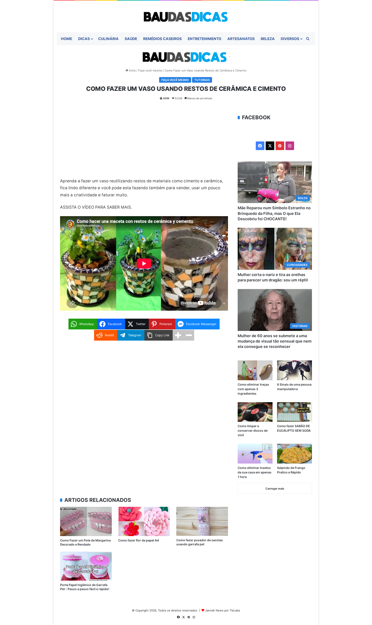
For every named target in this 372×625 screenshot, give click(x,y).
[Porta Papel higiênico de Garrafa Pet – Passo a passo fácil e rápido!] (86, 566)
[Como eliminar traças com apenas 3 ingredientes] (255, 370)
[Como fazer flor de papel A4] (144, 521)
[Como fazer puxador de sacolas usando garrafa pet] (202, 521)
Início (132, 70)
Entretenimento (204, 39)
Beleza (268, 39)
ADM (166, 98)
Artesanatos (241, 39)
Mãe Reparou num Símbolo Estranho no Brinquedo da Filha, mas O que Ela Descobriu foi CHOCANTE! (274, 213)
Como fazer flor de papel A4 (138, 540)
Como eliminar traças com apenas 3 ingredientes (253, 389)
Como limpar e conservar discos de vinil (253, 430)
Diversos (290, 39)
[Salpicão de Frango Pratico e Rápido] (294, 453)
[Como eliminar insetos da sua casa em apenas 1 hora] (255, 453)
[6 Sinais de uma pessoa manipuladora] (294, 370)
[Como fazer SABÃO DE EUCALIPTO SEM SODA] (294, 412)
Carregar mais (274, 488)
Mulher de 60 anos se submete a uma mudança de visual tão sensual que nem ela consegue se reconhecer (275, 341)
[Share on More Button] (178, 335)
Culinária (108, 39)
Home (66, 39)
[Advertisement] (144, 146)
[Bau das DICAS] (186, 16)
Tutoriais (202, 80)
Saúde (131, 39)
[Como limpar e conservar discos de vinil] (255, 412)
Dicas (84, 39)
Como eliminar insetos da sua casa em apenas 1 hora (254, 472)
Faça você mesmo (150, 70)
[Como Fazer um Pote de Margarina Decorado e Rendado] (86, 521)
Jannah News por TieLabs (222, 610)
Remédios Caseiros (162, 39)
